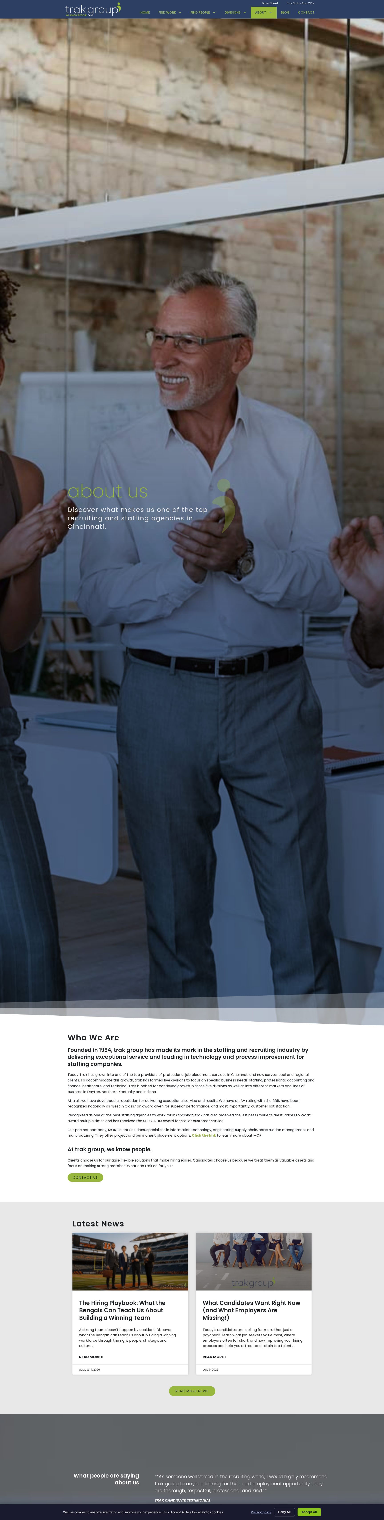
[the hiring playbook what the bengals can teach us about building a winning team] (130, 1261)
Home (145, 12)
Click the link (204, 1135)
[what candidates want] (254, 1261)
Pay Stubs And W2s (300, 3)
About (260, 12)
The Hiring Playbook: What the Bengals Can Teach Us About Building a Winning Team (122, 1310)
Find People (200, 12)
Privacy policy (261, 1512)
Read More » (91, 1356)
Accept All (309, 1512)
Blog (285, 12)
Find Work (167, 12)
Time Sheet (270, 3)
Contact (306, 12)
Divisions (233, 12)
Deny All (284, 1512)
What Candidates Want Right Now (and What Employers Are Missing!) (251, 1310)
